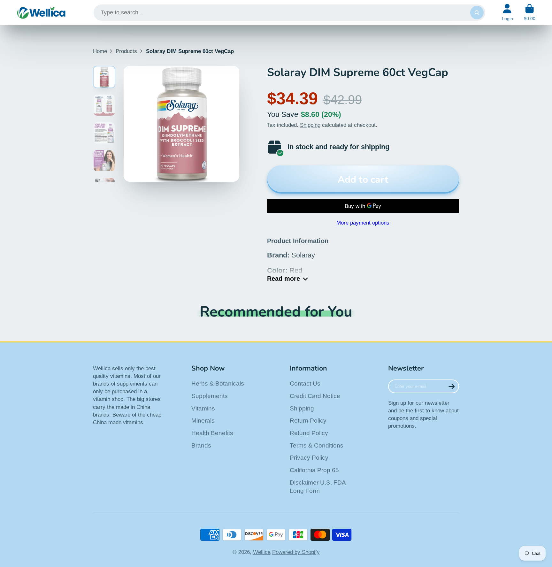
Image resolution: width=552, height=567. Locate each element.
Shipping (310, 125)
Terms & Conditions (316, 445)
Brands (201, 445)
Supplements (209, 396)
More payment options (362, 222)
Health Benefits (212, 433)
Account (507, 12)
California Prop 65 (314, 470)
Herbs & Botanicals (217, 383)
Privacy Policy (309, 457)
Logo (41, 12)
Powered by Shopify (296, 552)
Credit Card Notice (315, 396)
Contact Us (305, 383)
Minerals (203, 420)
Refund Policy (309, 433)
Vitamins (203, 408)
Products (126, 51)
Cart (529, 12)
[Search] (476, 12)
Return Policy (308, 420)
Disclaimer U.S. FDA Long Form (318, 486)
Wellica (262, 552)
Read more (283, 278)
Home (100, 51)
